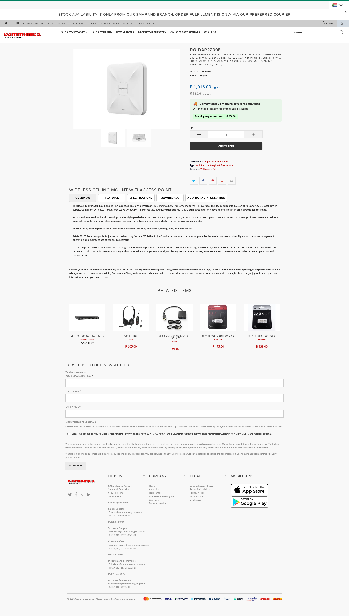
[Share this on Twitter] (194, 181)
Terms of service (145, 23)
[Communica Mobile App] (249, 494)
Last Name (73, 406)
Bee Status (195, 499)
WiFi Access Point (209, 168)
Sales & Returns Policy (201, 485)
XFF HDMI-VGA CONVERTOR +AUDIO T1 (174, 317)
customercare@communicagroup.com (131, 544)
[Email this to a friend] (232, 181)
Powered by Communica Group (119, 598)
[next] (179, 86)
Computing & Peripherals (215, 161)
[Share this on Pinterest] (213, 181)
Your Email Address (79, 375)
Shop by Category (73, 32)
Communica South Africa (88, 598)
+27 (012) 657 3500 (35, 23)
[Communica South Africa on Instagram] (17, 23)
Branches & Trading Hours (104, 23)
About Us (63, 23)
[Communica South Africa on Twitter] (6, 23)
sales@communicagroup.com (126, 512)
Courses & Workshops (185, 32)
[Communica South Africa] (30, 35)
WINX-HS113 (131, 317)
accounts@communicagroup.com (128, 583)
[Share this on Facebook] (203, 181)
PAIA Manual (196, 496)
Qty (192, 127)
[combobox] (319, 33)
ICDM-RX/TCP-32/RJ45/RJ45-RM (87, 317)
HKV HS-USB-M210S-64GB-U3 (218, 317)
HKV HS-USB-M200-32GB (262, 317)
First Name (73, 391)
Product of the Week (152, 32)
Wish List (127, 23)
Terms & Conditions (200, 489)
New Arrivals (125, 32)
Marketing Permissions (80, 422)
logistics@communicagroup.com (128, 564)
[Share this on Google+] (222, 181)
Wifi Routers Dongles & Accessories (214, 165)
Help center (79, 23)
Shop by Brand (102, 32)
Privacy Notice (197, 492)
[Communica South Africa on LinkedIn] (22, 23)
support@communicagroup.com (128, 531)
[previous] (73, 86)
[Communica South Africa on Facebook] (11, 23)
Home (51, 23)
